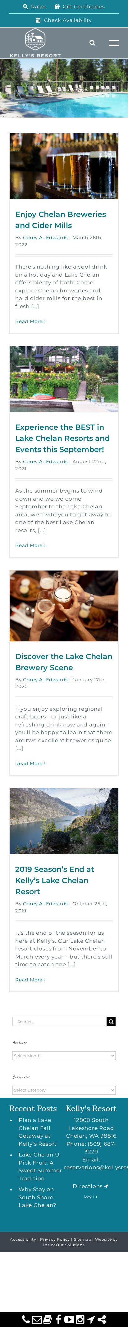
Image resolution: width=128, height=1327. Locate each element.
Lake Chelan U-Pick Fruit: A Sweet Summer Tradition (40, 1167)
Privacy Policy (55, 1239)
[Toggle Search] (92, 43)
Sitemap (82, 1239)
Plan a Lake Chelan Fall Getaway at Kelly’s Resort (38, 1132)
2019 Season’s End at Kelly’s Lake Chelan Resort (54, 880)
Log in (90, 1196)
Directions (88, 1186)
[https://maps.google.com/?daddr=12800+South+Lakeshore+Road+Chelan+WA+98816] (106, 1186)
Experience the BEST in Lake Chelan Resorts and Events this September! (62, 438)
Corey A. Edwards (45, 237)
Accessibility (23, 1239)
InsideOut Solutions (64, 1245)
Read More (29, 321)
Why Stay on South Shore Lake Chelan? (38, 1197)
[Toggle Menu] (114, 43)
